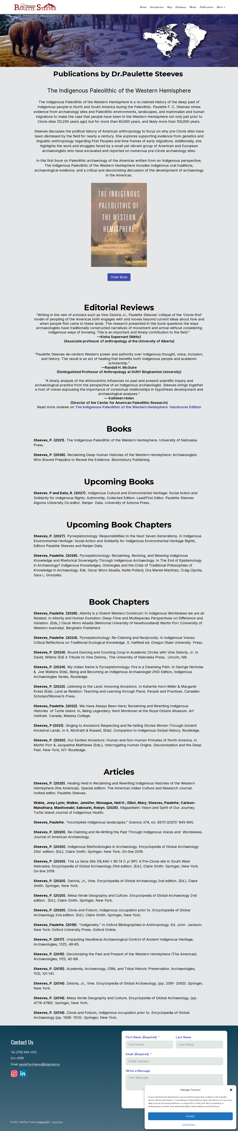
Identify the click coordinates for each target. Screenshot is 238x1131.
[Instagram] (14, 1074)
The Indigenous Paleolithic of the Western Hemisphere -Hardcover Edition (138, 407)
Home (143, 7)
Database (180, 7)
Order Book (119, 277)
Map (169, 7)
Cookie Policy (188, 1124)
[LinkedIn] (23, 1074)
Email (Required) (137, 1054)
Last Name (183, 1037)
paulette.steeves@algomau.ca (39, 1064)
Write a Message (138, 1071)
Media (192, 7)
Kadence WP (43, 1122)
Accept (190, 1116)
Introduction (157, 7)
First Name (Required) (141, 1037)
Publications (206, 7)
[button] (231, 1090)
